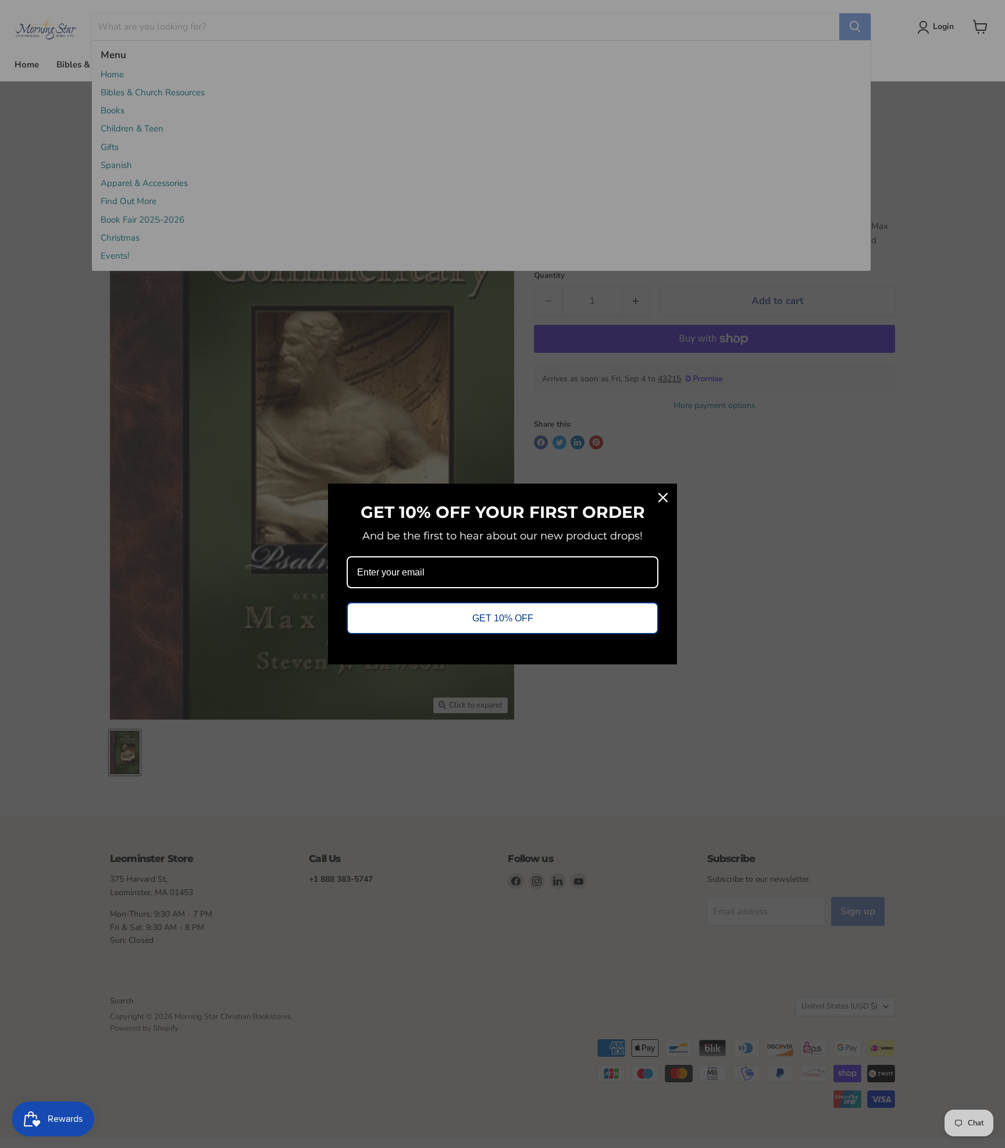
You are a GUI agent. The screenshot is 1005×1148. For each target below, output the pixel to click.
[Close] (663, 498)
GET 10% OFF (502, 618)
